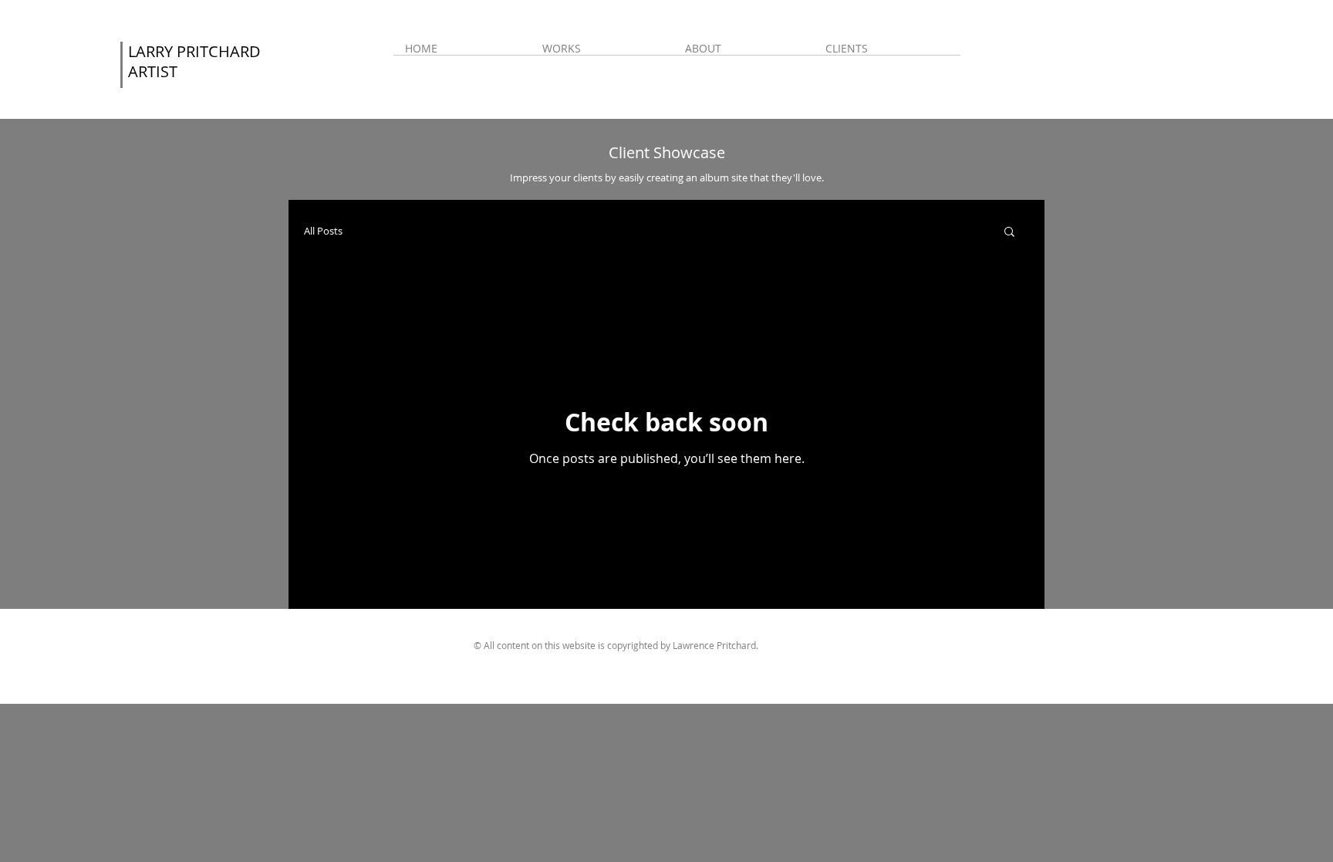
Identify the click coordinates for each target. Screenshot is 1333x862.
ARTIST (152, 71)
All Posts (323, 231)
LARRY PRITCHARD (194, 51)
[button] (602, 53)
